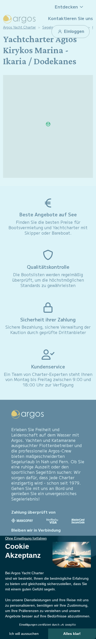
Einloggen (73, 31)
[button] (71, 7)
